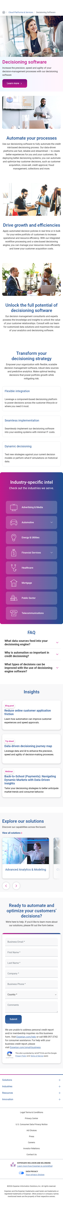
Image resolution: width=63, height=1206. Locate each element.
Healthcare (27, 567)
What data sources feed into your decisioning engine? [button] (26, 642)
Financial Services (31, 552)
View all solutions (11, 833)
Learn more (13, 83)
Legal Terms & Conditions (31, 1112)
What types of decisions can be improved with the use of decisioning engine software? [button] (28, 668)
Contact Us (32, 1154)
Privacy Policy (21, 1056)
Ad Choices (32, 1130)
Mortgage (27, 582)
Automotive (28, 522)
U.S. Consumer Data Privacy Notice (31, 1124)
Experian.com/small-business (25, 1047)
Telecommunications (33, 613)
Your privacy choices (35, 1174)
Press (31, 1136)
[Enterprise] (14, 4)
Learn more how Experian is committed (34, 1166)
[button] (6, 886)
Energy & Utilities (30, 537)
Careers (31, 1142)
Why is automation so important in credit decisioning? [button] (27, 654)
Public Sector (29, 598)
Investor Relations (31, 1148)
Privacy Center (31, 1118)
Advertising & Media (32, 507)
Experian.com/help (26, 1036)
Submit (13, 1019)
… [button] (3, 12)
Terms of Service (36, 1056)
